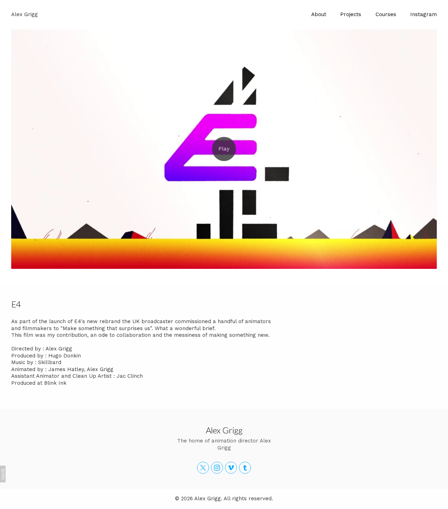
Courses (386, 14)
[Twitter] (203, 468)
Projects (350, 14)
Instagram (423, 14)
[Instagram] (217, 468)
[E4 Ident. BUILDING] (224, 149)
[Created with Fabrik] (3, 474)
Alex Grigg (224, 430)
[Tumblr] (245, 468)
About (318, 14)
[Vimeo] (231, 468)
